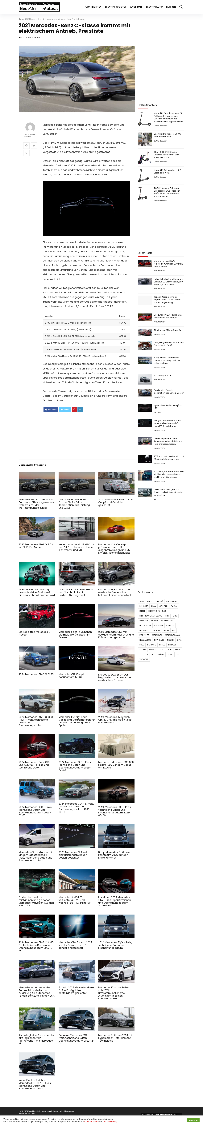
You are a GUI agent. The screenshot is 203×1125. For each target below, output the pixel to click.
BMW (153, 606)
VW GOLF (143, 659)
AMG (141, 601)
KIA (155, 499)
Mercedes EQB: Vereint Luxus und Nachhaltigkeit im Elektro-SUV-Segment (76, 592)
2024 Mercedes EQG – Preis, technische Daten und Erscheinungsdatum (115, 945)
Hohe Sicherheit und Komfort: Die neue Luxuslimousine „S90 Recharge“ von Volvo (168, 282)
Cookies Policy (91, 1121)
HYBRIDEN (158, 625)
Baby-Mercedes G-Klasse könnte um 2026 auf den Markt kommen (114, 855)
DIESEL (142, 611)
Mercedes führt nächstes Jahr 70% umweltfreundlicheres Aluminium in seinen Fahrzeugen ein (113, 993)
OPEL (179, 640)
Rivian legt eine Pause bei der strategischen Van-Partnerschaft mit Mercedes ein (36, 1039)
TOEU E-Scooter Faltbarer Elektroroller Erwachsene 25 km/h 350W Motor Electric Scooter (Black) (167, 192)
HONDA (154, 620)
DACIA (174, 606)
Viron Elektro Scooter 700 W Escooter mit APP (167, 135)
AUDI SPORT (171, 601)
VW (178, 654)
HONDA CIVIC (167, 620)
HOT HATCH (145, 625)
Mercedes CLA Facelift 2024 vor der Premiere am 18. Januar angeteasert (75, 945)
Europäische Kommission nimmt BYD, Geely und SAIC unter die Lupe (167, 360)
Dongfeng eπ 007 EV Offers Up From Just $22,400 (169, 344)
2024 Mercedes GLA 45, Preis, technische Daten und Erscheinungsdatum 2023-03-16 (76, 808)
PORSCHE (151, 644)
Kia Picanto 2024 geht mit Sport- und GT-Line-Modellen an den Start (168, 492)
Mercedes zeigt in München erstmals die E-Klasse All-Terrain (75, 634)
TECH (169, 649)
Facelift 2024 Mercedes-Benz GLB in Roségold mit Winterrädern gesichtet (76, 990)
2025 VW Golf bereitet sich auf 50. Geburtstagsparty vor (169, 458)
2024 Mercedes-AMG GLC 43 (36, 674)
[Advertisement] (86, 435)
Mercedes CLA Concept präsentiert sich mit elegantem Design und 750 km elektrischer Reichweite (114, 548)
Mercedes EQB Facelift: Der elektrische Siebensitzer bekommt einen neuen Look (115, 592)
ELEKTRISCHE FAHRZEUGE (150, 615)
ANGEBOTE (136, 6)
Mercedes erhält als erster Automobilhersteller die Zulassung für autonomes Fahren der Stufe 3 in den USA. (37, 991)
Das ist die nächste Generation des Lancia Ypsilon (169, 391)
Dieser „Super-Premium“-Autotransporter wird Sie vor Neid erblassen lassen (168, 441)
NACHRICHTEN (93, 6)
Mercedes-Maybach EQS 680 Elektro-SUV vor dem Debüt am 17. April (116, 764)
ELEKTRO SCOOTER (115, 6)
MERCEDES (157, 635)
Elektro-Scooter (160, 126)
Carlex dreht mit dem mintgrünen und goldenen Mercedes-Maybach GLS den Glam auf (36, 901)
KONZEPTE (144, 635)
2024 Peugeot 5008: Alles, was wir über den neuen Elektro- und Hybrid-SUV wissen (169, 474)
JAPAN (166, 630)
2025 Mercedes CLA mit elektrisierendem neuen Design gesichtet (73, 855)
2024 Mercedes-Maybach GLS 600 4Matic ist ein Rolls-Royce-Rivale (115, 719)
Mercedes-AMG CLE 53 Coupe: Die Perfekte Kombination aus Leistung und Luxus (74, 503)
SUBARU (152, 649)
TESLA (177, 649)
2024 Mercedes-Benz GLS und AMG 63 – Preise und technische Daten (34, 764)
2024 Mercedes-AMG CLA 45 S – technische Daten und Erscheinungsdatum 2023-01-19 (36, 946)
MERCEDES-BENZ (33, 37)
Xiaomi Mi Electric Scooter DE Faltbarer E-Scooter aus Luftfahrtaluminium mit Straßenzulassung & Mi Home (168, 117)
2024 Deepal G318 (162, 375)
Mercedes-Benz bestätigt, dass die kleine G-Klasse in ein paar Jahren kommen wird (37, 592)
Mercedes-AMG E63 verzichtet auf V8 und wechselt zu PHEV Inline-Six (75, 900)
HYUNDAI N (144, 630)
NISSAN (170, 640)
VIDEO (170, 654)
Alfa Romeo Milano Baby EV (167, 330)
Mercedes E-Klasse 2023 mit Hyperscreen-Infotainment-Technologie (115, 1038)
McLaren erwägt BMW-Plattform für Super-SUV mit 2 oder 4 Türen (168, 264)
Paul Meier (30, 135)
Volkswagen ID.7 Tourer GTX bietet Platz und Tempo (168, 316)
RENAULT (172, 644)
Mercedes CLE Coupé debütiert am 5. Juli (71, 676)
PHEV (141, 644)
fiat (167, 615)
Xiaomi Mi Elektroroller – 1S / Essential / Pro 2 (167, 171)
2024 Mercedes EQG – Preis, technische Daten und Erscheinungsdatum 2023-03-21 (35, 811)
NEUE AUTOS (145, 640)
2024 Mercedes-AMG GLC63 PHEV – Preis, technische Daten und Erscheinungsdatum (36, 721)
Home (21, 19)
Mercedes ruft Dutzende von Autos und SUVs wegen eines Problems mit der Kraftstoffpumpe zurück (36, 503)
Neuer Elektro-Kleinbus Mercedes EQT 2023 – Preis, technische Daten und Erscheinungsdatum (35, 1084)
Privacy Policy (110, 1121)
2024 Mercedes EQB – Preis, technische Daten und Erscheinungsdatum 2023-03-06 (114, 811)
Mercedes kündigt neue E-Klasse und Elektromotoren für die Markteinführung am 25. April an (77, 721)
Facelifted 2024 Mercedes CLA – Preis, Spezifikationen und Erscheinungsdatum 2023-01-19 (114, 901)
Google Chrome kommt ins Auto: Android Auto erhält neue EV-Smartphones (167, 423)
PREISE (162, 644)
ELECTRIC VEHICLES (157, 611)
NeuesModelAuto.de (27, 1113)
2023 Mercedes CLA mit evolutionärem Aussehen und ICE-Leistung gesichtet (116, 634)
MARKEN (171, 6)
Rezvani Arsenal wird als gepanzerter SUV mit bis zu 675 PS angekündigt (167, 300)
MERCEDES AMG (172, 635)
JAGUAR (156, 630)
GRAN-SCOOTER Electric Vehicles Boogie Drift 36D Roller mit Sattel (166, 155)
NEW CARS (159, 640)
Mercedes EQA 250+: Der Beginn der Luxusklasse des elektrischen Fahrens (114, 677)
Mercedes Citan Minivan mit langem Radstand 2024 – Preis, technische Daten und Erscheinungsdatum (36, 856)
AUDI (149, 601)
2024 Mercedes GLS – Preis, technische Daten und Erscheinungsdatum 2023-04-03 (75, 766)
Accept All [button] (193, 1120)
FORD (174, 615)
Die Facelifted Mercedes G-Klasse (35, 633)
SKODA (142, 649)
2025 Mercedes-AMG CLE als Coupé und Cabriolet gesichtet (115, 502)
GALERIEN (143, 620)
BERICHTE (143, 606)
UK (152, 654)
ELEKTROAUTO (154, 6)
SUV (161, 649)
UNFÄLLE (160, 654)
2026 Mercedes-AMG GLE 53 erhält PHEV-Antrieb (36, 546)
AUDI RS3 (159, 601)
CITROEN (163, 606)
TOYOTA (143, 654)
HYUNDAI (157, 412)
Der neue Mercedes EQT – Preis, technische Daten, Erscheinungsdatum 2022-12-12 (76, 1039)
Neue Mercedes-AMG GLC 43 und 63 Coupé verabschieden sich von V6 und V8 (76, 547)
